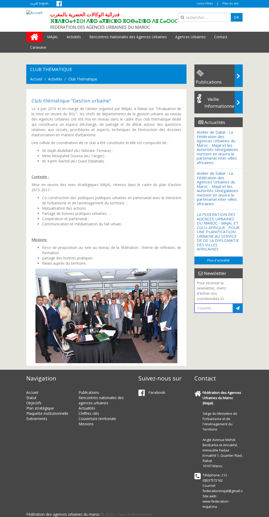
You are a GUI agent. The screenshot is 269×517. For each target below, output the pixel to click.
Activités (74, 36)
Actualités (87, 408)
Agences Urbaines (190, 36)
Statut (31, 397)
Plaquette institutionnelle (47, 413)
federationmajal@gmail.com (225, 490)
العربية (34, 3)
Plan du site (231, 3)
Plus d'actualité (218, 260)
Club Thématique (82, 79)
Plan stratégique (40, 408)
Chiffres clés (89, 413)
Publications (89, 392)
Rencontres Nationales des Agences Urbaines (128, 36)
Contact (220, 36)
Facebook (156, 392)
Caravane (38, 47)
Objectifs (34, 402)
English (44, 3)
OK (236, 17)
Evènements (36, 418)
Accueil (36, 79)
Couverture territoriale (97, 418)
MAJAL (52, 36)
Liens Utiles (205, 3)
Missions (86, 423)
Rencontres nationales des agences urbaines (101, 400)
